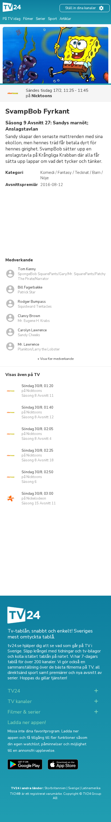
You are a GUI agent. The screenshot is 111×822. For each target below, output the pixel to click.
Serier (40, 18)
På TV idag (11, 18)
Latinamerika (90, 788)
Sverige (73, 788)
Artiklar (65, 18)
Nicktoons (42, 96)
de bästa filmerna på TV (71, 667)
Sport (52, 18)
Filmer (28, 18)
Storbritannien (55, 788)
